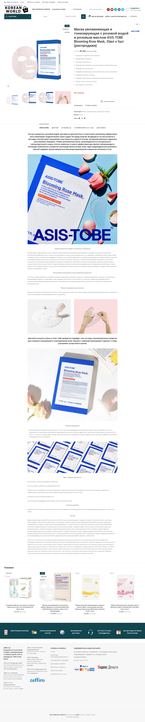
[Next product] (139, 24)
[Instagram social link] (108, 9)
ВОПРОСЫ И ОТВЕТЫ (58, 667)
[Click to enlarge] (8, 86)
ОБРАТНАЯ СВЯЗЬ (57, 671)
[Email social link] (79, 118)
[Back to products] (137, 24)
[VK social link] (119, 9)
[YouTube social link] (111, 9)
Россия (81, 115)
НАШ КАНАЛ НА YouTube (58, 674)
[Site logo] (16, 9)
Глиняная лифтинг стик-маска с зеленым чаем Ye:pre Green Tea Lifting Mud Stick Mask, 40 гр (20, 607)
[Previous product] (135, 24)
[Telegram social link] (122, 9)
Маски (84, 112)
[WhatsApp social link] (115, 9)
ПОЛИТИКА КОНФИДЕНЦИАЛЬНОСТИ (59, 656)
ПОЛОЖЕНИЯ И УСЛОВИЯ (59, 660)
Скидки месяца (92, 112)
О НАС (53, 652)
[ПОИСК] (83, 16)
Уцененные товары (103, 112)
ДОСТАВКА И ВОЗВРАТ (58, 664)
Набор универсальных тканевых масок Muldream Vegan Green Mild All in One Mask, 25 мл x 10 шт (125, 607)
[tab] (44, 127)
